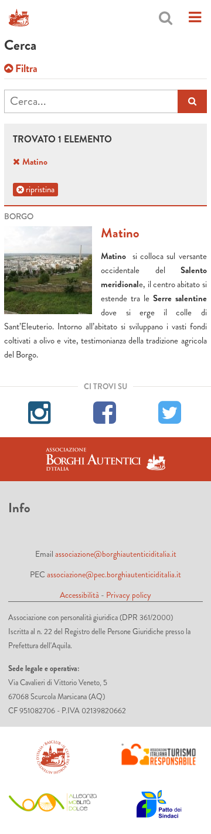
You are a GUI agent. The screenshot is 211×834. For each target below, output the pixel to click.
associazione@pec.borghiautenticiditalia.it (114, 574)
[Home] (19, 17)
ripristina (39, 189)
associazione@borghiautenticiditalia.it (115, 554)
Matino (120, 233)
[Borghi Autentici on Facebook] (105, 410)
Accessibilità (79, 595)
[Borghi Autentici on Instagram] (40, 410)
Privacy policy (128, 595)
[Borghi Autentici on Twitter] (170, 410)
